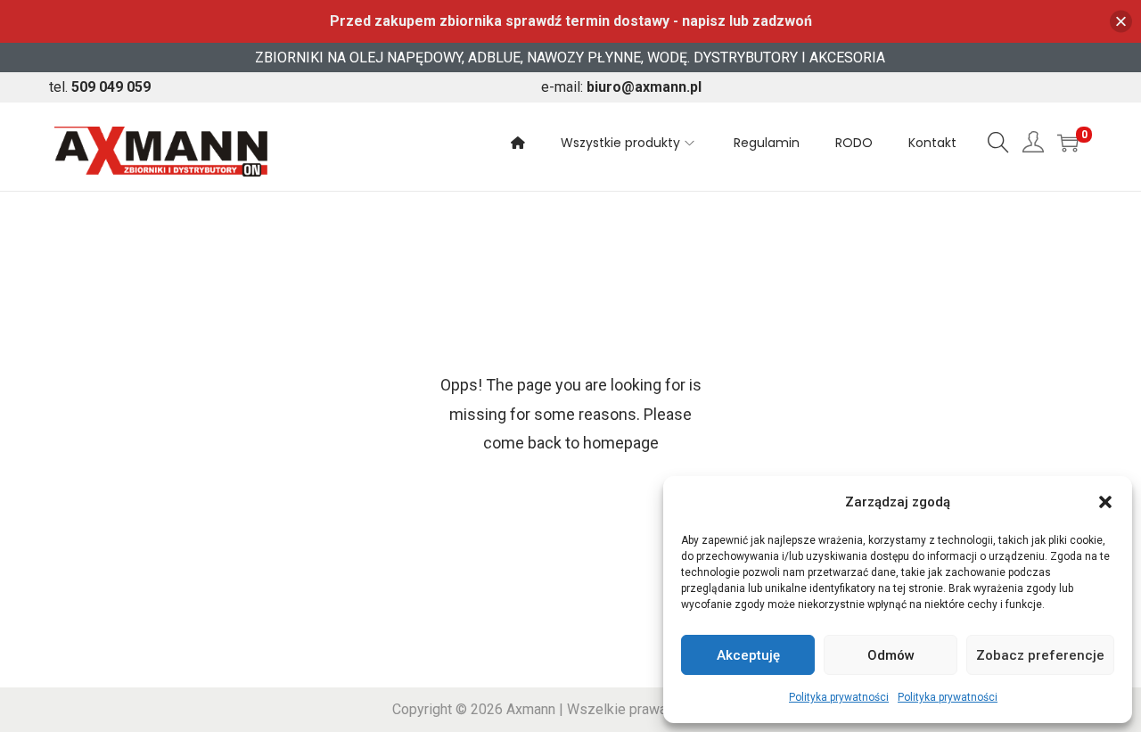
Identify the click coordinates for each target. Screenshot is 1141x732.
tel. (100, 86)
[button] (1105, 502)
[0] (1068, 142)
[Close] (1121, 22)
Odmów (891, 655)
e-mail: (621, 86)
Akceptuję (748, 655)
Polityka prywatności (839, 697)
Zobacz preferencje (1040, 655)
